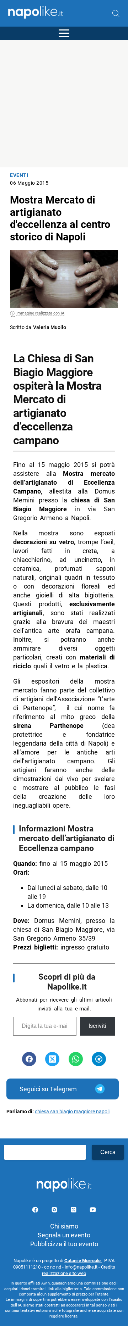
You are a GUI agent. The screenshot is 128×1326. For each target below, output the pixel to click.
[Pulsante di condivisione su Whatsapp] (76, 1059)
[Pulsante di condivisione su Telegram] (99, 1059)
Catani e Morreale (83, 1260)
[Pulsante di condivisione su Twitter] (52, 1059)
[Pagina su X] (74, 1211)
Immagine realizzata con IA (40, 313)
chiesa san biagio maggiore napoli (72, 1112)
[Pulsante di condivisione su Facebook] (29, 1059)
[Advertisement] (64, 103)
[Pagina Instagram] (55, 1211)
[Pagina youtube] (93, 1211)
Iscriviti (97, 1026)
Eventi (19, 175)
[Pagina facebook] (36, 1211)
